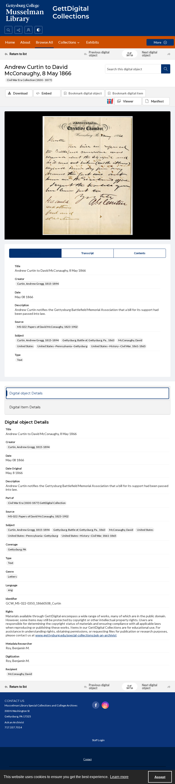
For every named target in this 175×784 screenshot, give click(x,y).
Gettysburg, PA (17, 549)
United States (25, 346)
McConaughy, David (130, 340)
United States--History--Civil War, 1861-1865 (118, 346)
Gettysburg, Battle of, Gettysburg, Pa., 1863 (88, 340)
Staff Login (98, 740)
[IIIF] (110, 101)
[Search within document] (165, 68)
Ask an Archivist (14, 722)
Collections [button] (67, 42)
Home (10, 42)
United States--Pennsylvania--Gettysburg (62, 346)
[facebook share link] (95, 705)
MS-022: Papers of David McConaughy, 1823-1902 (47, 326)
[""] (73, 13)
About (25, 42)
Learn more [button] (119, 777)
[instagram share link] (105, 705)
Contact (87, 759)
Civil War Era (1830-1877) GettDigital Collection (37, 503)
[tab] (35, 253)
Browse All (44, 42)
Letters (12, 576)
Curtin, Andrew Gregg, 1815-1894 (38, 283)
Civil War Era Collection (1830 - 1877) (29, 80)
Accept (159, 777)
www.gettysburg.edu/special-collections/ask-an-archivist (76, 635)
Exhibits (92, 42)
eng (10, 590)
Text (19, 360)
